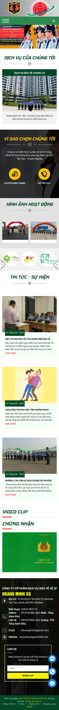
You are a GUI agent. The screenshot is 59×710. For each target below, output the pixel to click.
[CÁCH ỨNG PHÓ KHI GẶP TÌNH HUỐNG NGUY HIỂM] (29, 385)
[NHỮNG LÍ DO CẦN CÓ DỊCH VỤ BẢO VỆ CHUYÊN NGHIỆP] (29, 456)
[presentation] (6, 36)
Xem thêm (10, 353)
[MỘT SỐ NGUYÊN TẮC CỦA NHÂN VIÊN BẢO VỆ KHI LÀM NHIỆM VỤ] (29, 314)
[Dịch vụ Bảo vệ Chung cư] (29, 93)
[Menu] (5, 20)
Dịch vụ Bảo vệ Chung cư (29, 73)
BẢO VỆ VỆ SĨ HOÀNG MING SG (33, 698)
